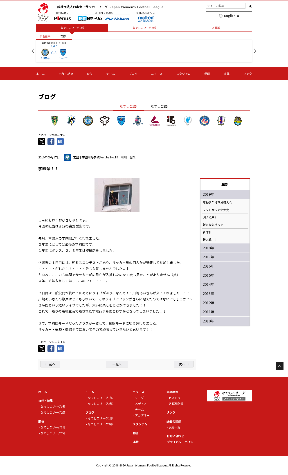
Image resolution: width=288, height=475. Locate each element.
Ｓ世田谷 (45, 58)
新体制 (207, 232)
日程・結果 (65, 74)
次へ (182, 364)
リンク (247, 74)
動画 (207, 74)
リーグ (139, 398)
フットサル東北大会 (216, 210)
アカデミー (142, 415)
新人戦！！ (210, 239)
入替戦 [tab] (216, 27)
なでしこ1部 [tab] (128, 106)
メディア (140, 403)
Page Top (280, 366)
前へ (52, 364)
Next (255, 50)
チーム (110, 74)
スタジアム (183, 74)
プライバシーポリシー (181, 442)
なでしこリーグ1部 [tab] (72, 27)
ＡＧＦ (54, 46)
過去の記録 (173, 421)
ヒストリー (176, 398)
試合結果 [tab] (45, 36)
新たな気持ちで (213, 225)
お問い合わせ (175, 436)
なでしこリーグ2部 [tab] (144, 27)
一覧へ (117, 364)
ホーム (40, 74)
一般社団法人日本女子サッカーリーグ (109, 7)
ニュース (156, 74)
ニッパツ (63, 58)
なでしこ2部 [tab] (159, 106)
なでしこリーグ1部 (52, 406)
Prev (33, 50)
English (230, 15)
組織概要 (172, 392)
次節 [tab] (63, 36)
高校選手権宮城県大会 (217, 202)
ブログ (133, 74)
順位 (89, 74)
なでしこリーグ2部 (52, 412)
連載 (227, 74)
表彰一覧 (174, 427)
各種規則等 (176, 403)
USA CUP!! (209, 217)
